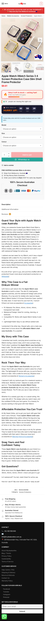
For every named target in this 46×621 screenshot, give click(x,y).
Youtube (6, 592)
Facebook (6, 589)
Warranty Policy (7, 581)
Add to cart (27, 155)
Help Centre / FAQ (8, 570)
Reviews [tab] (6, 214)
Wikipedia (5, 276)
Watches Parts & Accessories (22, 436)
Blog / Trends (6, 553)
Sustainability (6, 559)
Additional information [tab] (10, 209)
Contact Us (5, 578)
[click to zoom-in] (23, 39)
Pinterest (6, 597)
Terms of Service (7, 561)
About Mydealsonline (9, 550)
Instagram (6, 594)
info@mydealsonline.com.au (11, 537)
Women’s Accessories (26, 376)
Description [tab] (6, 204)
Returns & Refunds (8, 575)
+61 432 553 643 (10, 531)
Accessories (28, 303)
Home (3, 16)
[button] (41, 3)
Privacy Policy (6, 556)
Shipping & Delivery (8, 572)
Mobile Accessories (13, 16)
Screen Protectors (26, 16)
